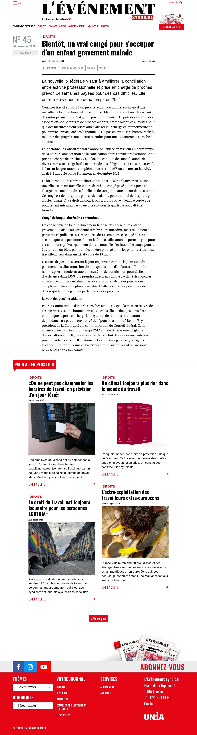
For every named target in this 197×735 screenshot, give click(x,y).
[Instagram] (30, 666)
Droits (42, 26)
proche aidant (50, 68)
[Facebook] (18, 666)
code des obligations (72, 68)
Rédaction (62, 699)
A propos (61, 693)
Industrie (92, 26)
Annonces (105, 693)
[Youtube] (44, 666)
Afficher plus (98, 618)
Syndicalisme (76, 26)
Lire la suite (36, 484)
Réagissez (25, 53)
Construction (57, 26)
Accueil (60, 687)
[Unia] (154, 715)
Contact (150, 703)
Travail (105, 26)
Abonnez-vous (171, 27)
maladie (91, 68)
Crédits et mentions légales (29, 728)
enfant (102, 68)
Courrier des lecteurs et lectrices (71, 707)
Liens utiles (63, 715)
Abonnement (107, 687)
